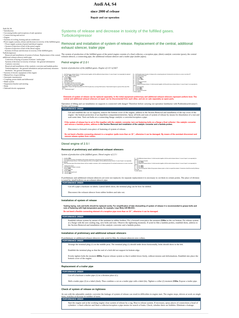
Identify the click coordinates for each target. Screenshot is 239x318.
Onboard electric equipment (14, 88)
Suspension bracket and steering (16, 84)
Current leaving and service (14, 35)
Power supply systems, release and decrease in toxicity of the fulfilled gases (32, 42)
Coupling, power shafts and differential (18, 79)
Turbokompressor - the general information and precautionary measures (32, 68)
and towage (73, 106)
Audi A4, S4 (7, 28)
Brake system (9, 82)
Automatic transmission (13, 77)
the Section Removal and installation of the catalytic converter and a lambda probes (136, 124)
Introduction (9, 31)
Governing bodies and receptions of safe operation (23, 33)
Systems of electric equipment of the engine (20, 73)
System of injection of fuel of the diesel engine (22, 48)
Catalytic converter (12, 64)
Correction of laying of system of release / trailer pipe (25, 59)
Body (6, 86)
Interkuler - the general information (18, 70)
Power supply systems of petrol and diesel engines (24, 44)
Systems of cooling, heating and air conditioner (22, 40)
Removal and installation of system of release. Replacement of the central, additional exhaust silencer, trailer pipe (31, 56)
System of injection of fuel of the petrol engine (22, 46)
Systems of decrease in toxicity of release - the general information (30, 62)
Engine (7, 37)
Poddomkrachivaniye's (187, 104)
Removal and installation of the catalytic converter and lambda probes (31, 66)
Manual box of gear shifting (14, 75)
